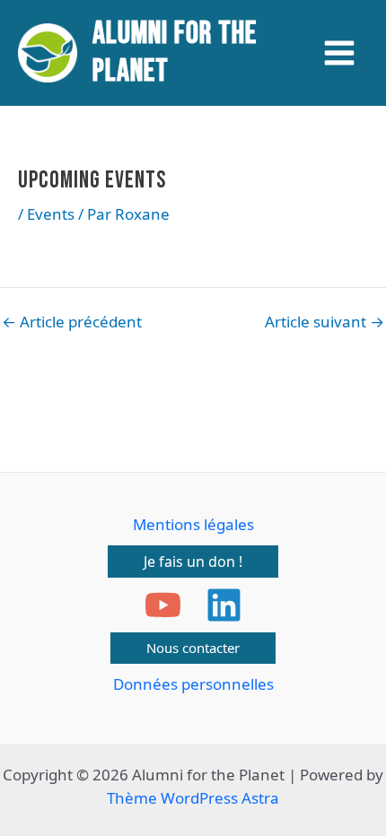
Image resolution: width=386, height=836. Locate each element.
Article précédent (72, 321)
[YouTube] (163, 605)
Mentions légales (193, 524)
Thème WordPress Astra (193, 798)
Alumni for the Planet (174, 52)
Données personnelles (193, 684)
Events (51, 214)
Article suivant (324, 321)
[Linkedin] (224, 605)
